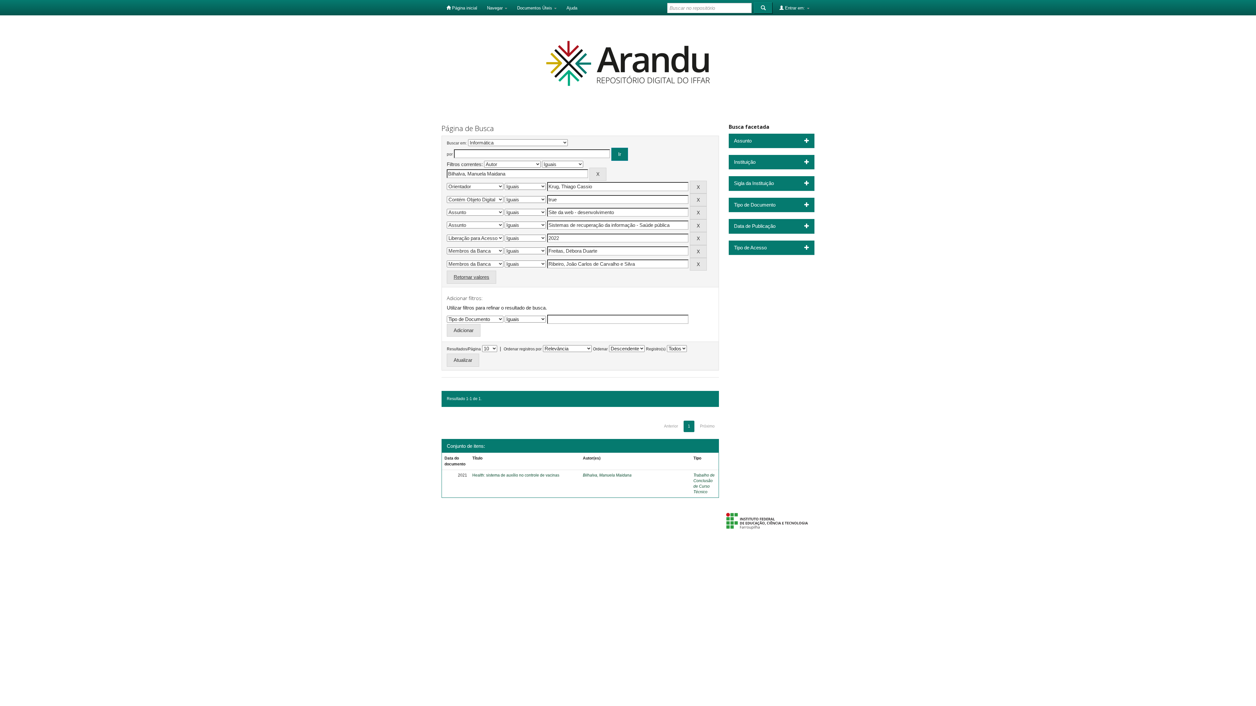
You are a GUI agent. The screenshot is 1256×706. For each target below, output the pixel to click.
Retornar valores (471, 277)
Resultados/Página (464, 349)
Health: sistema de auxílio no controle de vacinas (515, 475)
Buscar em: (457, 143)
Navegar (495, 8)
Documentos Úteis (535, 8)
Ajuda (572, 8)
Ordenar (600, 349)
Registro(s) (656, 349)
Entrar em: (795, 8)
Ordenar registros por (523, 349)
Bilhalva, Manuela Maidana (607, 475)
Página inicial (464, 8)
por (450, 154)
